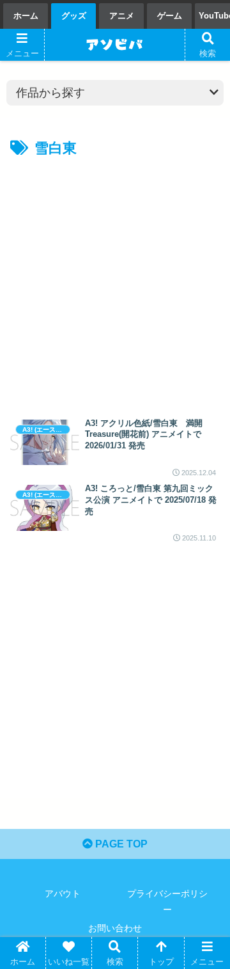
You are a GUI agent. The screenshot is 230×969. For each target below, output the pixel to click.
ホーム (25, 15)
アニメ (121, 15)
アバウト (62, 893)
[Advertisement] (115, 283)
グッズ (73, 15)
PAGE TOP (120, 844)
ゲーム (169, 15)
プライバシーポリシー (167, 901)
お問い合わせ (115, 928)
